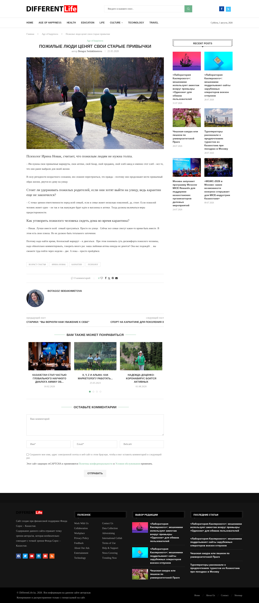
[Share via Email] (116, 278)
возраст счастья (37, 264)
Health (71, 22)
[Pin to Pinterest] (113, 278)
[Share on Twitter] (109, 278)
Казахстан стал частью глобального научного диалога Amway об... (49, 378)
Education (87, 22)
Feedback (79, 543)
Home (29, 22)
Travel (153, 22)
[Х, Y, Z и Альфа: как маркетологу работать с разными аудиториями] (95, 356)
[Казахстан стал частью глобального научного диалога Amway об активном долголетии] (49, 356)
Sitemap (238, 595)
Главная (30, 34)
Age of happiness (50, 22)
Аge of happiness (50, 34)
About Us (210, 595)
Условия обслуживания (127, 463)
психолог (93, 264)
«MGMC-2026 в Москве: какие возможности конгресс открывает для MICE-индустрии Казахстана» (217, 190)
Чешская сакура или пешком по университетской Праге (185, 136)
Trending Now (109, 558)
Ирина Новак (59, 264)
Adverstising (108, 533)
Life (102, 22)
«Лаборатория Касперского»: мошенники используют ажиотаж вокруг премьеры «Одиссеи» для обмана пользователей (186, 86)
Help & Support (110, 548)
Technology (136, 22)
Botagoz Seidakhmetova (90, 51)
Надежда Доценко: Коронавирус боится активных (141, 378)
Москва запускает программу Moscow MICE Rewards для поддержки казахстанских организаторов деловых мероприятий (185, 193)
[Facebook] (221, 8)
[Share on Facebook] (105, 278)
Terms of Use (109, 543)
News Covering (110, 553)
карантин (77, 264)
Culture (115, 22)
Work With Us (81, 523)
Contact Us (107, 523)
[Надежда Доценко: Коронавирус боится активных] (141, 356)
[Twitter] (228, 8)
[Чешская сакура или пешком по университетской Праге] (187, 117)
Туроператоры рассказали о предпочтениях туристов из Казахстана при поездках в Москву (216, 140)
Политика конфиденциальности (96, 463)
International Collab (112, 538)
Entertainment (81, 553)
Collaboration (81, 528)
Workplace (79, 533)
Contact (225, 595)
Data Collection (110, 528)
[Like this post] (101, 278)
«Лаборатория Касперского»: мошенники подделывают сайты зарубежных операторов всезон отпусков (217, 85)
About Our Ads (81, 548)
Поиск (188, 8)
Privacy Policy (81, 538)
